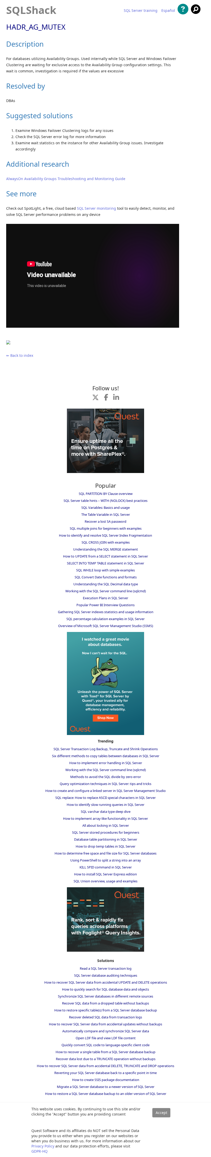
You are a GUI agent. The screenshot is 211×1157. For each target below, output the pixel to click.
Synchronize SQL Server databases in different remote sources (105, 996)
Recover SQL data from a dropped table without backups (105, 1003)
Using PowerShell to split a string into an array (105, 860)
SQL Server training (140, 10)
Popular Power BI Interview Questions (105, 605)
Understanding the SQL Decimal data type (105, 584)
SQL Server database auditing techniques (105, 975)
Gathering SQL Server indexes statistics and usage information (105, 612)
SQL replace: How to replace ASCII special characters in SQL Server (105, 797)
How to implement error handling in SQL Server (105, 763)
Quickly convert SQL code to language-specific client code (105, 1045)
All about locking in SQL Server (105, 825)
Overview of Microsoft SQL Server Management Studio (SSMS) (105, 625)
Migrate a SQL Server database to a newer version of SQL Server (105, 1086)
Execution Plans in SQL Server (105, 598)
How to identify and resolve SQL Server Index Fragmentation (105, 535)
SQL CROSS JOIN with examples (106, 542)
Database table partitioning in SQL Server (105, 839)
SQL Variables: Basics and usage (105, 507)
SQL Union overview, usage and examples (105, 881)
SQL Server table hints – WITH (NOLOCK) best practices (105, 500)
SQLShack (31, 10)
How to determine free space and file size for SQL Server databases (105, 853)
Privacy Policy (42, 1146)
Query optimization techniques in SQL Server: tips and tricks (105, 783)
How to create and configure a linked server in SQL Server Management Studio (105, 790)
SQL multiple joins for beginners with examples (106, 528)
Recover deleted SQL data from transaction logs (105, 1017)
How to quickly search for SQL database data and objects (105, 989)
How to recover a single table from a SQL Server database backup (105, 1052)
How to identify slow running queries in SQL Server (105, 804)
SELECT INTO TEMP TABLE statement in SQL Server (105, 563)
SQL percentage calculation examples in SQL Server (105, 618)
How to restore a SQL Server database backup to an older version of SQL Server (105, 1093)
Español (168, 10)
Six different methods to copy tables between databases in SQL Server (105, 756)
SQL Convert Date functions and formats (106, 577)
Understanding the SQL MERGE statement (105, 549)
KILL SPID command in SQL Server (106, 867)
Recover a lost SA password (105, 521)
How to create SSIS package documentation (105, 1079)
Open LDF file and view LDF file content (106, 1038)
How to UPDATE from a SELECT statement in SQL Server (105, 556)
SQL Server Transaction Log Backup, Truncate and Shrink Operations (106, 749)
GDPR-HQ (39, 1151)
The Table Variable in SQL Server (105, 514)
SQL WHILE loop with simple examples (105, 570)
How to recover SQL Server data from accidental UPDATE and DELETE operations (105, 982)
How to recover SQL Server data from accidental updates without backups (105, 1024)
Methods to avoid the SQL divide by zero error (105, 776)
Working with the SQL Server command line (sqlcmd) (105, 591)
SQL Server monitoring (96, 208)
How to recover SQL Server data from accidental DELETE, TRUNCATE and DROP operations (105, 1065)
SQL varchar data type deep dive (105, 811)
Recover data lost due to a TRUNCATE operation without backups (105, 1059)
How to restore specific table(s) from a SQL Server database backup (105, 1010)
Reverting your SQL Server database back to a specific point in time (105, 1072)
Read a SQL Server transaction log (105, 968)
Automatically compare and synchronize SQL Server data (105, 1031)
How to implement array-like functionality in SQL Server (105, 818)
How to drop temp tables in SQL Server (105, 846)
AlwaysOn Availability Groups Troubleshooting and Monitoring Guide (65, 178)
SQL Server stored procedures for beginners (105, 832)
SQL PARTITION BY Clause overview (106, 493)
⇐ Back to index (19, 355)
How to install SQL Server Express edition (105, 874)
